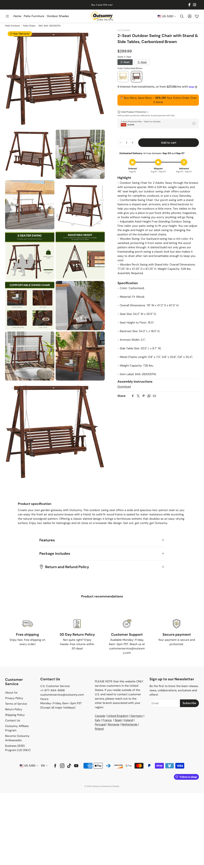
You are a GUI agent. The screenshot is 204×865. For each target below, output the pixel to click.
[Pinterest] (143, 395)
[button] (7, 16)
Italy (97, 720)
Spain (118, 720)
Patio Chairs (29, 25)
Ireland (128, 720)
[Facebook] (189, 5)
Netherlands (129, 724)
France (107, 720)
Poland (99, 729)
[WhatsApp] (149, 395)
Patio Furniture (12, 25)
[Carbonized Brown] (136, 76)
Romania (113, 724)
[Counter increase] (132, 142)
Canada (100, 716)
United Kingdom (117, 716)
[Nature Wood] (123, 76)
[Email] (154, 395)
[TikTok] (69, 765)
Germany (137, 716)
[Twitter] (138, 395)
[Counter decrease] (120, 142)
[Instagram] (194, 5)
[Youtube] (76, 765)
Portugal (100, 724)
